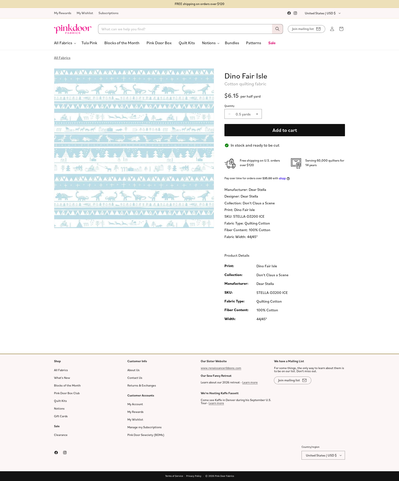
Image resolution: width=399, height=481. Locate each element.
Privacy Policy (193, 475)
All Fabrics (62, 57)
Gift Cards (61, 416)
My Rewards (62, 13)
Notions (59, 408)
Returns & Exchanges (141, 385)
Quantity (229, 105)
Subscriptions (108, 13)
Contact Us (134, 378)
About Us (133, 370)
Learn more (250, 382)
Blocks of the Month (67, 385)
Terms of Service (174, 475)
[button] (64, 43)
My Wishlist (85, 13)
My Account (135, 404)
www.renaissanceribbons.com (221, 368)
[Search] (277, 29)
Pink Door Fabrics (224, 475)
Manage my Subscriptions (144, 427)
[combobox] (190, 29)
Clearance (61, 435)
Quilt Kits (60, 401)
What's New (62, 378)
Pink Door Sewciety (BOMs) (145, 435)
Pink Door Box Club (67, 393)
